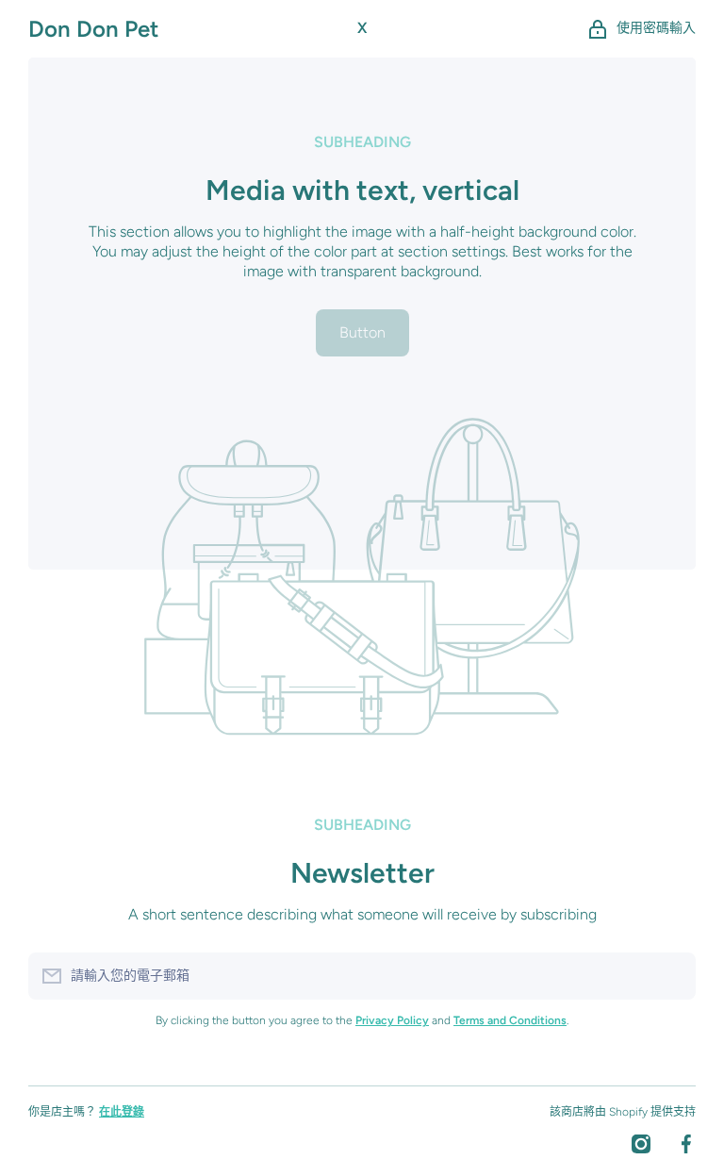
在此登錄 (121, 1111)
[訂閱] (672, 976)
